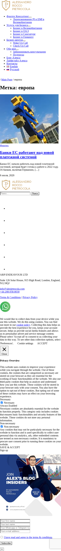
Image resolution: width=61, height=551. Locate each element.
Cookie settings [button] (25, 343)
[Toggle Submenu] (30, 17)
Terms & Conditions (10, 297)
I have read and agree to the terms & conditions (28, 537)
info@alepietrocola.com (12, 288)
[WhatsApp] (5, 311)
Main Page (6, 79)
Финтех (4, 145)
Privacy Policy (30, 297)
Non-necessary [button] (7, 423)
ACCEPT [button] (42, 343)
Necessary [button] (5, 399)
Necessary (9, 402)
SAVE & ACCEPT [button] (10, 447)
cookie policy (23, 324)
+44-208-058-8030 (10, 291)
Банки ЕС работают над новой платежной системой (27, 154)
